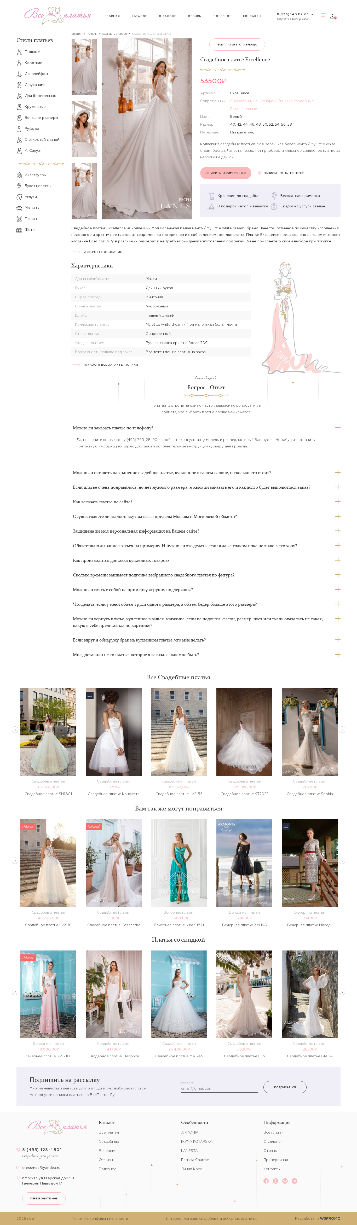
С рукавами (35, 85)
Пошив (31, 219)
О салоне (167, 16)
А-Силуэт (33, 150)
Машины (32, 208)
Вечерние (107, 1150)
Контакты (252, 16)
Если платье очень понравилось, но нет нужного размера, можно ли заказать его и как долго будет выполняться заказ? (191, 487)
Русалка (32, 128)
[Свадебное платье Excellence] (147, 128)
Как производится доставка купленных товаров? (121, 560)
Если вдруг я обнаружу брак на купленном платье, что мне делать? (139, 640)
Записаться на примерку (284, 173)
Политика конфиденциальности (100, 1218)
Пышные (32, 52)
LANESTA (189, 1150)
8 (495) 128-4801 (42, 1149)
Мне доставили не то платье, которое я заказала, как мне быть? (136, 654)
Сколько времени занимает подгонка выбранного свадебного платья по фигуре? (153, 575)
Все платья (109, 1132)
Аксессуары (36, 175)
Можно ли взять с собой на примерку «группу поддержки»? (133, 589)
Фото (30, 229)
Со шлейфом (36, 74)
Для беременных (40, 96)
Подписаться (285, 1087)
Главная (112, 16)
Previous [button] (15, 729)
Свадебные (109, 1141)
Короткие (33, 63)
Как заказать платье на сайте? (102, 502)
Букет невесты (38, 186)
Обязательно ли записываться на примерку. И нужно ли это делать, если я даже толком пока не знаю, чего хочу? (185, 546)
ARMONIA (189, 1132)
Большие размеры (41, 117)
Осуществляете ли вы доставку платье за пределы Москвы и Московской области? (155, 516)
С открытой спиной (42, 139)
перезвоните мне (43, 1198)
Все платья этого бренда (237, 44)
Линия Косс (191, 1169)
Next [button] (342, 729)
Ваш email (187, 1083)
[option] (84, 67)
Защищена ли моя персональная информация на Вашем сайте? (136, 531)
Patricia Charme (195, 1160)
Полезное (222, 16)
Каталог (139, 16)
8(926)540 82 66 (293, 14)
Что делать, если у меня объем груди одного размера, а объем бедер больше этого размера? (165, 604)
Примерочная (275, 1160)
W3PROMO (330, 1218)
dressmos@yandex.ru (41, 1167)
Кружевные (35, 106)
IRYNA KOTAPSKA (196, 1141)
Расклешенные (243, 109)
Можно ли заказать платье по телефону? (113, 428)
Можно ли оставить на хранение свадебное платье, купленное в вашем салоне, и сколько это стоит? (172, 472)
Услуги (31, 197)
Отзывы (195, 16)
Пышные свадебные (296, 101)
